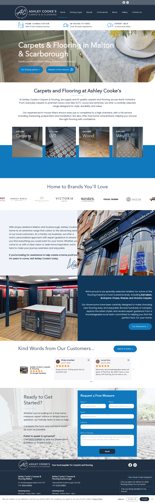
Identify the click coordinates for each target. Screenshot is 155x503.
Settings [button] (121, 499)
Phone (111, 402)
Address (84, 422)
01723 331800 (61, 485)
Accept (144, 499)
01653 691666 (35, 439)
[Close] (152, 499)
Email (83, 412)
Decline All (132, 499)
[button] (76, 12)
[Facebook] (124, 2)
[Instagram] (127, 2)
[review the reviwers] (88, 360)
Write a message (87, 433)
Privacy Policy (97, 499)
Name (83, 402)
